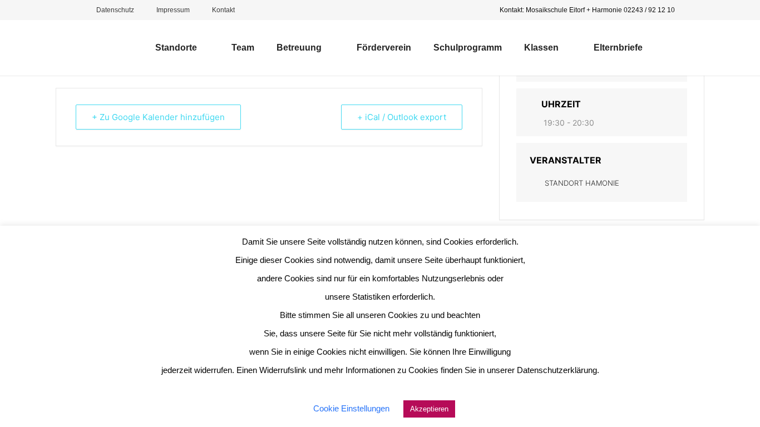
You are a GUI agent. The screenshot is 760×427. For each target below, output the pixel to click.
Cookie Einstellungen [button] (351, 408)
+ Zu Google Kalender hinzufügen (158, 117)
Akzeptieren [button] (429, 409)
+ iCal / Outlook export (401, 117)
